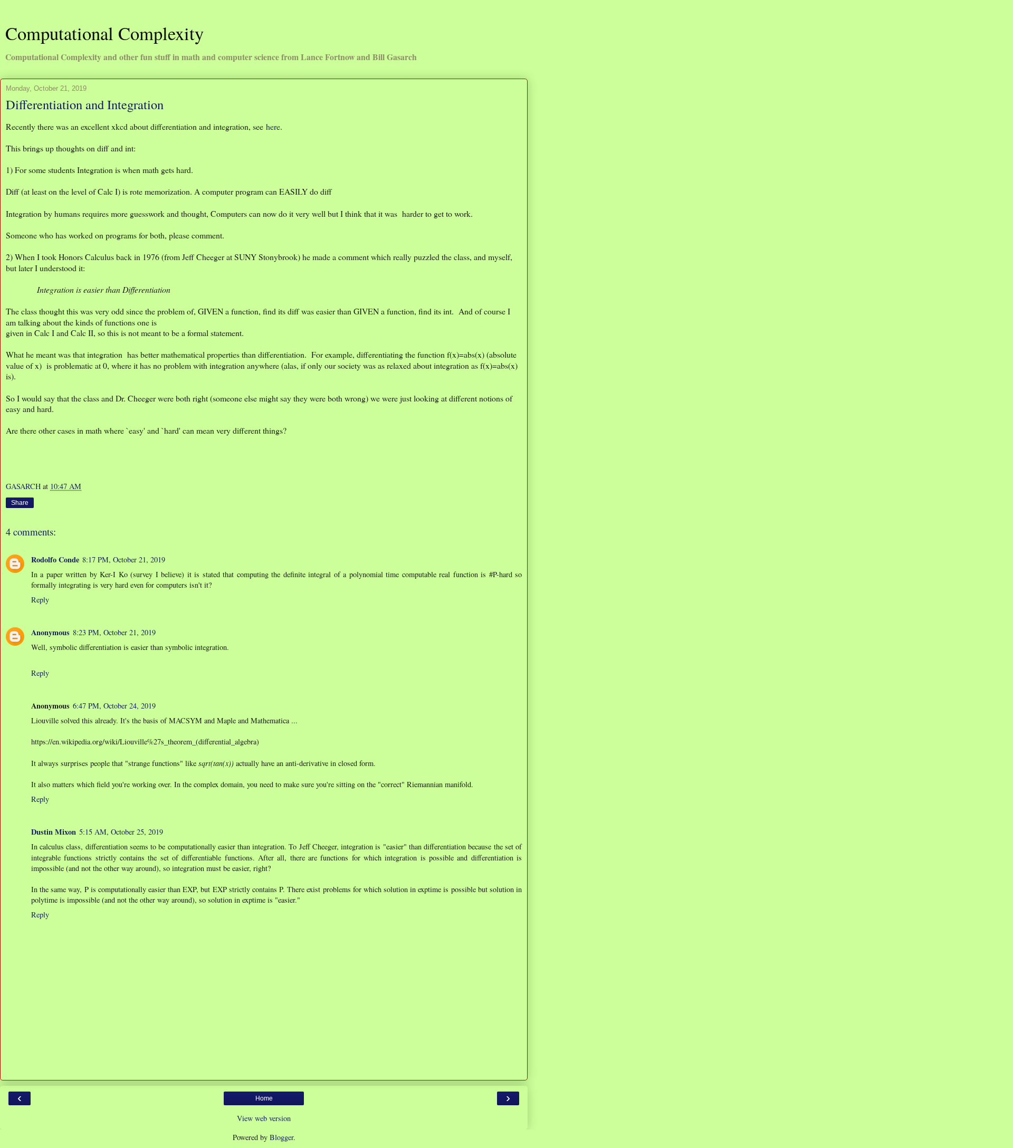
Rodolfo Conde (55, 559)
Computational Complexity (104, 33)
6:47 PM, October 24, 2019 (114, 706)
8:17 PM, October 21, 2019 (123, 559)
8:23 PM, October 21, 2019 (114, 632)
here (273, 126)
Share (19, 502)
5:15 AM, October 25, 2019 (121, 832)
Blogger (281, 1137)
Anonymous (50, 632)
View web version (264, 1118)
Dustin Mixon (53, 831)
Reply (40, 600)
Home (264, 1098)
